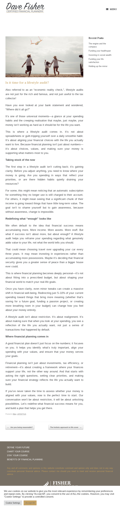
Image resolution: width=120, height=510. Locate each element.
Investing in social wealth (100, 55)
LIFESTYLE (21, 414)
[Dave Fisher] (25, 8)
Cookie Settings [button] (13, 503)
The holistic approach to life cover (66, 427)
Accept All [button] (30, 503)
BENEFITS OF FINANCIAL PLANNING (25, 459)
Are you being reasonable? (20, 427)
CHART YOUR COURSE (18, 451)
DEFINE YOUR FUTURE (18, 447)
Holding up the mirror (98, 66)
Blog (14, 414)
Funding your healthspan (100, 51)
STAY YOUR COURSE (17, 455)
